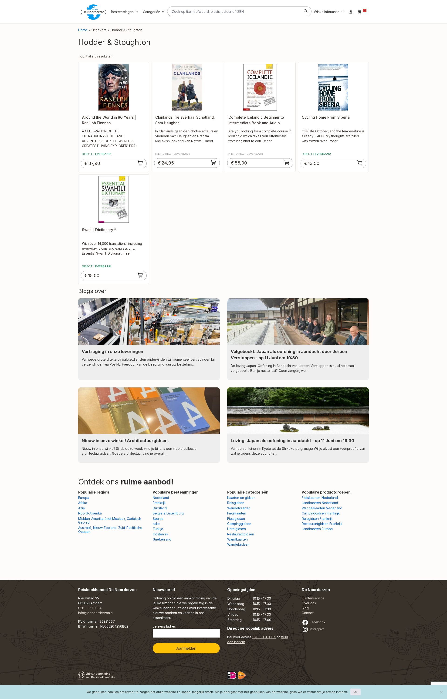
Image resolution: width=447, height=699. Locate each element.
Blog (305, 608)
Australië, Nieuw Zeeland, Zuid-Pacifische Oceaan (110, 530)
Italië (156, 524)
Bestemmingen (122, 12)
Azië (81, 508)
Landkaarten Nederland (320, 503)
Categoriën (151, 12)
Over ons (309, 603)
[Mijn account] (350, 12)
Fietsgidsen (236, 519)
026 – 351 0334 (90, 608)
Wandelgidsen (238, 544)
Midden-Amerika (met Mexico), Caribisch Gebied (109, 520)
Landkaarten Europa (317, 529)
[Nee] (441, 692)
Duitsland (160, 508)
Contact (308, 613)
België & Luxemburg (168, 513)
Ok (355, 692)
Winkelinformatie (326, 12)
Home (82, 30)
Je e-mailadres (164, 626)
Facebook (317, 622)
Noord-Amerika (90, 513)
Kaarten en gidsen (241, 498)
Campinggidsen (239, 524)
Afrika (82, 503)
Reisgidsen (235, 503)
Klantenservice (313, 598)
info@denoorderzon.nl (95, 613)
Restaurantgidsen (240, 534)
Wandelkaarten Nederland (322, 508)
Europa (83, 498)
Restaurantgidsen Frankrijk (322, 524)
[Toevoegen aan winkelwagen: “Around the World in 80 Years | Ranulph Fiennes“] (140, 163)
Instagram (316, 629)
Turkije (158, 529)
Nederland (161, 498)
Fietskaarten (236, 513)
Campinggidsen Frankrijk (321, 513)
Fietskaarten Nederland (320, 498)
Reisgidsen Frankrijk (317, 519)
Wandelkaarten (239, 508)
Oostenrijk (160, 534)
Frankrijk (159, 503)
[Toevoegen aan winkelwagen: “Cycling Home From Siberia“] (360, 163)
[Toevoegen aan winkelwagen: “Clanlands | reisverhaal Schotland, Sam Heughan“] (213, 162)
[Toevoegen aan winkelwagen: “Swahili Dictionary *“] (140, 275)
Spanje (158, 519)
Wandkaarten (237, 539)
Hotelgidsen (236, 529)
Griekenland (162, 539)
